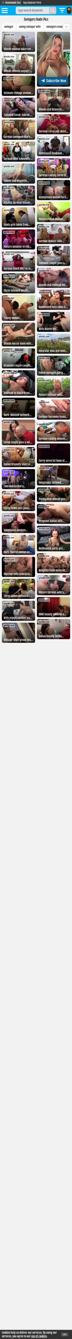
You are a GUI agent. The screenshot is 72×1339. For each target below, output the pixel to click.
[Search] (52, 10)
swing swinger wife (30, 27)
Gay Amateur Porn (32, 2)
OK (64, 1334)
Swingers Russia (55, 27)
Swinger (8, 27)
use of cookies (39, 1336)
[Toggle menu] (4, 11)
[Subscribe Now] (53, 85)
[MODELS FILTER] (62, 10)
